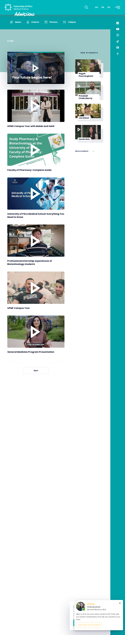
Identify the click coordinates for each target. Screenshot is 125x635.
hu (96, 7)
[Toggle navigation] (117, 7)
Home (10, 41)
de (109, 7)
